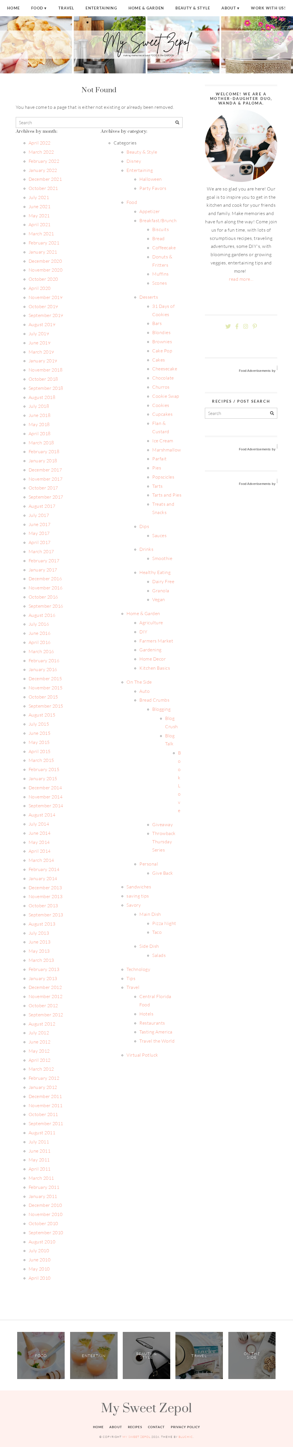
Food (37, 8)
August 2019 (42, 324)
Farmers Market (156, 641)
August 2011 (42, 1132)
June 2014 (39, 833)
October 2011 (43, 1114)
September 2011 (46, 1123)
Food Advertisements (255, 370)
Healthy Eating (155, 572)
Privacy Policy (185, 1427)
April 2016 (40, 642)
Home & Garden (146, 8)
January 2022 (43, 170)
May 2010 (39, 1269)
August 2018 (42, 397)
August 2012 (42, 1024)
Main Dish (150, 914)
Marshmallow (166, 450)
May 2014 (39, 842)
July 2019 (39, 333)
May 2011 (39, 1160)
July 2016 (39, 624)
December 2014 (45, 787)
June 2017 (39, 524)
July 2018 (39, 406)
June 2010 (39, 1260)
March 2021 (41, 233)
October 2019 (43, 306)
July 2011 (39, 1142)
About (228, 8)
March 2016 (41, 651)
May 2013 (39, 951)
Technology (138, 969)
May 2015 (39, 742)
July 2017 (39, 515)
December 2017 (45, 470)
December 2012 (45, 987)
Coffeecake (164, 247)
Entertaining (101, 8)
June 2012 (39, 1042)
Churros (160, 387)
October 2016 (43, 597)
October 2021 (43, 188)
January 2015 (43, 778)
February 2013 (44, 969)
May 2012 (39, 1051)
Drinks (146, 549)
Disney (133, 161)
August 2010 (42, 1242)
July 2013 (39, 933)
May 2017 (39, 533)
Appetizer (149, 211)
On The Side (139, 682)
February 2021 (44, 243)
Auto (144, 691)
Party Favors (152, 188)
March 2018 (41, 442)
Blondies (161, 332)
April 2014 (40, 851)
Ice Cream (162, 440)
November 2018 (45, 370)
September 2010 (46, 1232)
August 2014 (42, 815)
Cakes (158, 360)
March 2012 (41, 1069)
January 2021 (43, 252)
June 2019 (39, 343)
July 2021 (39, 197)
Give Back (162, 873)
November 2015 (45, 688)
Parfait (159, 458)
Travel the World (157, 1041)
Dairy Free (163, 581)
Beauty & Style (192, 8)
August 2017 (42, 506)
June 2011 (39, 1151)
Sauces (159, 535)
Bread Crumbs (154, 700)
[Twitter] (228, 326)
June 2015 (39, 733)
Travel (66, 8)
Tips (130, 978)
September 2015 (46, 706)
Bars (157, 323)
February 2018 (44, 451)
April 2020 (40, 288)
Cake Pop (162, 351)
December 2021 (45, 179)
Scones (159, 283)
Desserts (148, 297)
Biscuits (160, 229)
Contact (156, 1427)
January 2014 (43, 878)
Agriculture (151, 622)
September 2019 (46, 315)
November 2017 (45, 479)
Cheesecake (164, 369)
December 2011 (45, 1096)
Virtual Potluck (142, 1055)
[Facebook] (236, 326)
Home (13, 8)
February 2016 (44, 660)
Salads (159, 955)
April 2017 (40, 542)
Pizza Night (164, 923)
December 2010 (45, 1205)
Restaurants (152, 1023)
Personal (148, 864)
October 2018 (43, 379)
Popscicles (163, 477)
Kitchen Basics (154, 668)
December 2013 (45, 887)
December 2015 (45, 678)
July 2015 (39, 724)
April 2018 (40, 433)
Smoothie (162, 558)
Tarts (157, 486)
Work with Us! (268, 8)
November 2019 (45, 297)
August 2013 (42, 924)
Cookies (160, 405)
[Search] (177, 122)
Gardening (150, 650)
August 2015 (42, 715)
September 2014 (46, 805)
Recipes (135, 1427)
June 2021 (39, 206)
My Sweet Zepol (146, 1408)
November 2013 (45, 896)
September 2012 (46, 1014)
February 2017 (44, 560)
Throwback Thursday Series (163, 841)
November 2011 (45, 1105)
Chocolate (163, 378)
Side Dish (149, 946)
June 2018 (39, 415)
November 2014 (45, 797)
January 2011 (43, 1196)
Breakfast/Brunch (158, 220)
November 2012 (45, 996)
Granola (160, 590)
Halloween (150, 179)
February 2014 (44, 869)
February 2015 (44, 769)
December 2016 (45, 578)
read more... (241, 279)
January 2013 (43, 978)
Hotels (146, 1014)
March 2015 (41, 760)
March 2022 (41, 152)
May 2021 (39, 215)
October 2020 (43, 279)
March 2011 (41, 1178)
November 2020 (45, 270)
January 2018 (43, 460)
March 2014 (41, 860)
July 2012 (39, 1032)
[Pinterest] (255, 326)
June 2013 (39, 942)
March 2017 (41, 551)
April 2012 (40, 1060)
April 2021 (40, 224)
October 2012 (43, 1005)
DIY (143, 632)
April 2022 (40, 143)
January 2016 (43, 669)
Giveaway (162, 824)
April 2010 (40, 1278)
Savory (133, 905)
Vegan (158, 599)
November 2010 (45, 1214)
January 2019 (43, 361)
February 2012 (44, 1078)
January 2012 (43, 1087)
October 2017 (43, 488)
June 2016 (39, 633)
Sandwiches (138, 887)
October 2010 (43, 1223)
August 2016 (42, 615)
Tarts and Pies (166, 495)
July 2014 (39, 824)
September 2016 (46, 606)
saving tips (137, 896)
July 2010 (39, 1250)
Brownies (162, 341)
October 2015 (43, 697)
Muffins (160, 274)
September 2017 (46, 497)
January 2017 (43, 570)
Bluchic (186, 1437)
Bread (158, 238)
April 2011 (40, 1169)
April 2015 (40, 751)
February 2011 (44, 1187)
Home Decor (152, 659)
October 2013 (43, 905)
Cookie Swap (165, 396)
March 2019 (41, 352)
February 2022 (44, 161)
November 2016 (45, 588)
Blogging (161, 709)
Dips (144, 526)
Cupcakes (162, 414)
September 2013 (46, 915)
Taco (157, 932)
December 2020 (45, 261)
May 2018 (39, 424)
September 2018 (46, 388)
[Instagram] (245, 326)
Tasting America (155, 1032)
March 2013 (41, 960)
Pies (156, 468)
